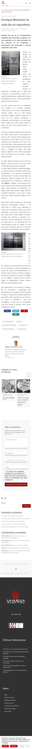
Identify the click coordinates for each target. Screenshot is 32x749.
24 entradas (9, 357)
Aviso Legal (7, 711)
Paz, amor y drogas (8, 398)
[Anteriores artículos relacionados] (24, 375)
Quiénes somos (9, 703)
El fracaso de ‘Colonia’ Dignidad (20, 545)
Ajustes (22, 746)
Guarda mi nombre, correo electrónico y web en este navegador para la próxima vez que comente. (16, 476)
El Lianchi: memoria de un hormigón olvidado (13, 521)
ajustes (6, 743)
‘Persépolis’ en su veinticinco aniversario (12, 516)
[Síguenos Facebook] (2, 498)
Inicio (2, 10)
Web (7, 467)
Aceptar (5, 746)
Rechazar (14, 746)
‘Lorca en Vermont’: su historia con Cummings (13, 524)
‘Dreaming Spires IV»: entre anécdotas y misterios (15, 671)
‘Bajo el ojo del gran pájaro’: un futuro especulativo (14, 527)
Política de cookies (10, 708)
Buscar (3, 503)
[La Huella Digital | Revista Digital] (3, 2)
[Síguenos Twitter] (5, 498)
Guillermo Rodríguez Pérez (11, 28)
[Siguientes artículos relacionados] (29, 375)
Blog (6, 10)
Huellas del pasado (14, 10)
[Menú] (30, 3)
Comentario (11, 440)
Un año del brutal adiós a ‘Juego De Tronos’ (18, 548)
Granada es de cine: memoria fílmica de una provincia (15, 518)
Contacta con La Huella (11, 706)
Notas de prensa (9, 697)
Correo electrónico (15, 460)
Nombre (9, 453)
